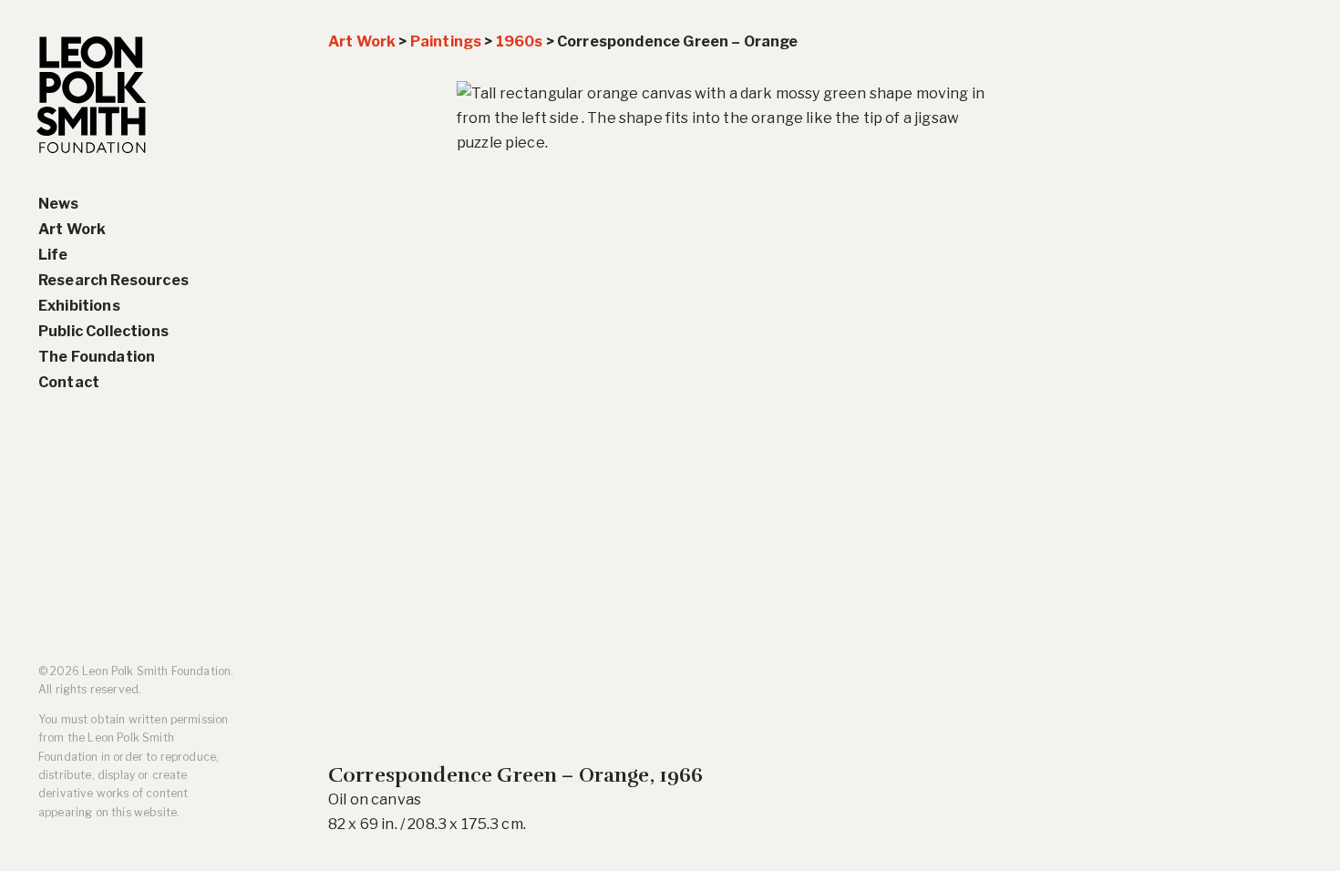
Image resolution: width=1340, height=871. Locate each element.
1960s (519, 41)
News (58, 203)
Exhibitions (79, 305)
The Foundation (96, 356)
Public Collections (103, 331)
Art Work (72, 229)
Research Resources (113, 280)
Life (53, 254)
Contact (68, 382)
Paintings (445, 41)
